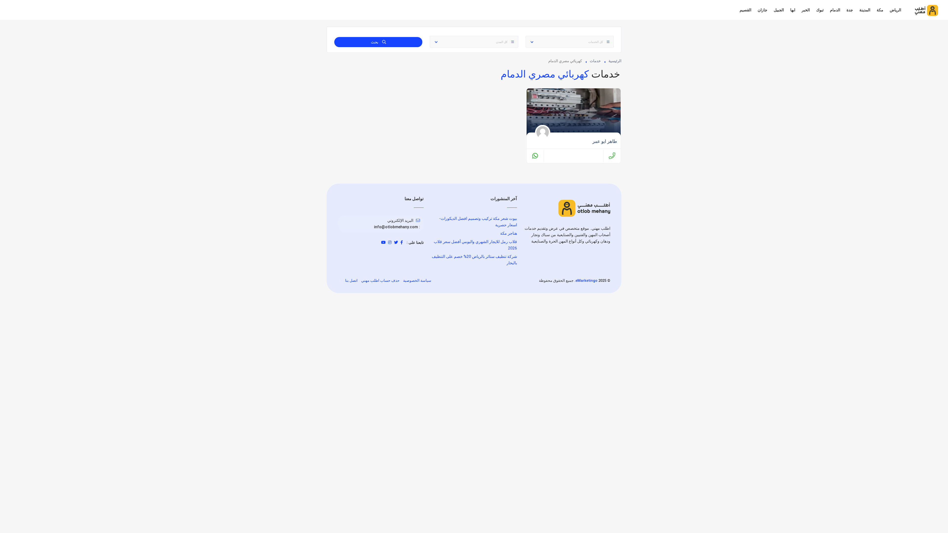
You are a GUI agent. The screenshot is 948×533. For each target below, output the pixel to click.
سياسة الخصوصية (417, 280)
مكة (880, 10)
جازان (762, 10)
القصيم (745, 10)
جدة (850, 10)
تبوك (820, 10)
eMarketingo (586, 280)
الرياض (895, 10)
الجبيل (779, 10)
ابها (792, 10)
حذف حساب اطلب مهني (380, 280)
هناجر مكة (508, 233)
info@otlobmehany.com (396, 227)
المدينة (864, 10)
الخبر (806, 10)
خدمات (595, 61)
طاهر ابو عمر (604, 141)
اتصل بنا (351, 280)
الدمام (835, 10)
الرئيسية (615, 61)
